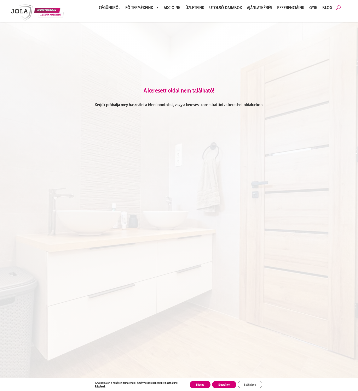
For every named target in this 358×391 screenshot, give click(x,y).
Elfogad (200, 384)
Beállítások (250, 384)
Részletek (100, 386)
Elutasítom (224, 384)
